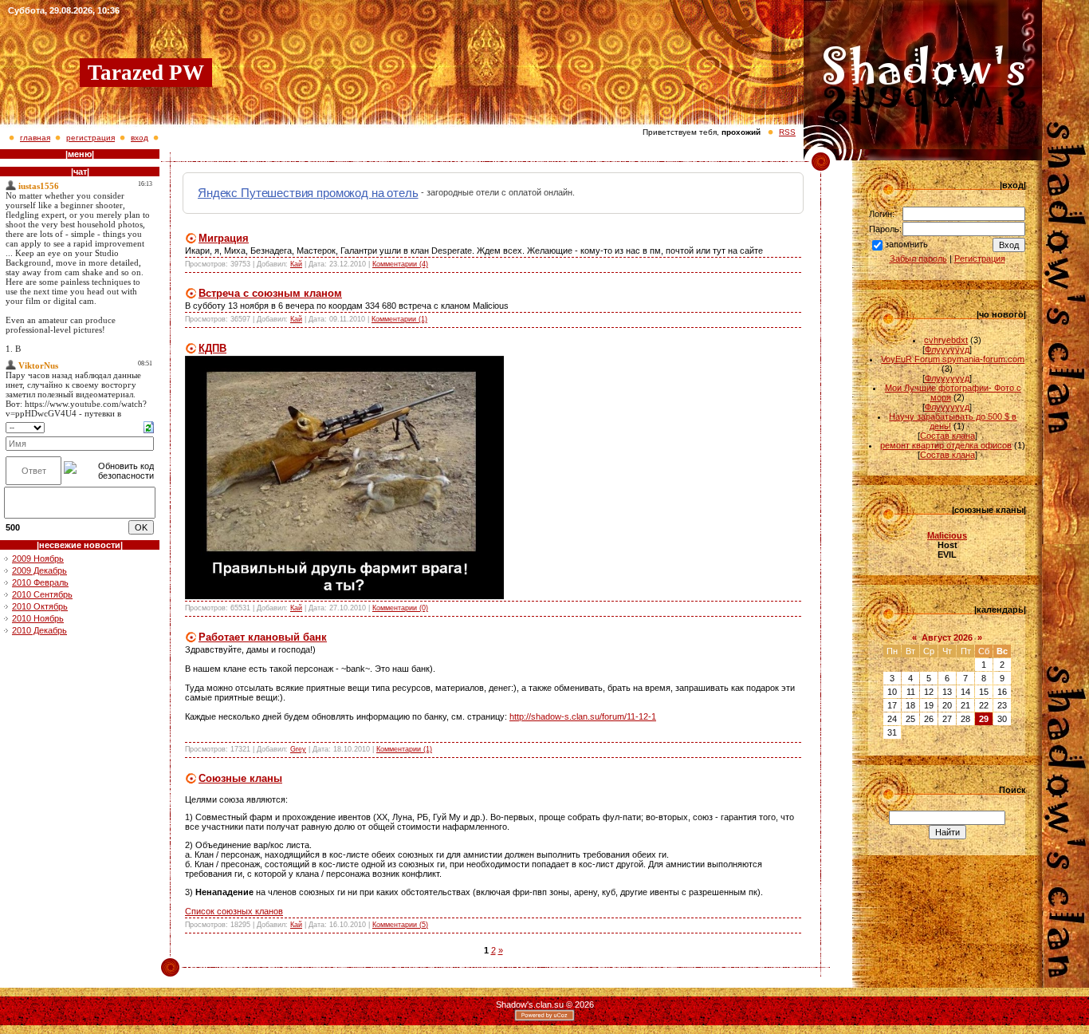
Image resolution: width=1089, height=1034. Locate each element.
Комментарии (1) (399, 319)
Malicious (947, 535)
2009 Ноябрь (38, 558)
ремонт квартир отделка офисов (946, 445)
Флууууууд (947, 349)
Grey (298, 749)
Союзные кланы (240, 778)
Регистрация (979, 258)
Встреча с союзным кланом (270, 293)
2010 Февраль (40, 582)
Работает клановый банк (263, 637)
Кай (296, 264)
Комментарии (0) (400, 608)
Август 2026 (947, 637)
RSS (787, 132)
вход (139, 137)
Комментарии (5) (400, 925)
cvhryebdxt (946, 340)
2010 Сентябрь (42, 594)
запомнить (906, 244)
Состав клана (947, 435)
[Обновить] (148, 426)
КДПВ (212, 348)
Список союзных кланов (234, 911)
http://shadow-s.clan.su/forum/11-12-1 (582, 716)
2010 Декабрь (39, 630)
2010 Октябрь (40, 606)
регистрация (90, 137)
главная (35, 137)
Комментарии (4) (400, 264)
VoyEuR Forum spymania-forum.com (952, 359)
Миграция (224, 238)
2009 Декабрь (39, 570)
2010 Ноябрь (38, 618)
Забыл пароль (918, 258)
